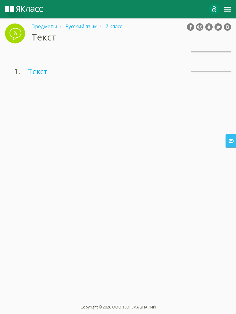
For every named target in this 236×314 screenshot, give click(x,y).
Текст (37, 71)
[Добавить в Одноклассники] (209, 27)
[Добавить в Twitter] (218, 27)
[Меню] (228, 9)
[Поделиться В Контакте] (227, 27)
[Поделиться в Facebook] (190, 27)
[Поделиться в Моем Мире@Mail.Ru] (199, 27)
